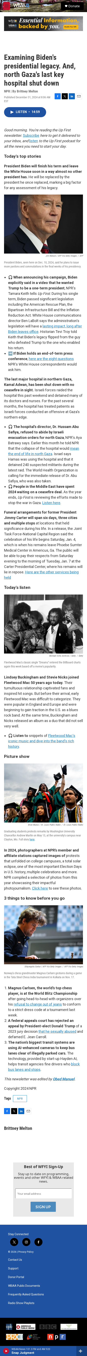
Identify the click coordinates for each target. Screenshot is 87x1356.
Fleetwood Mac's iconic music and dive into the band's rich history (41, 741)
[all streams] (81, 1351)
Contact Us (15, 1259)
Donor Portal (16, 1277)
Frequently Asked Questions (26, 1294)
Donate (74, 6)
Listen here (51, 503)
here (32, 839)
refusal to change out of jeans (38, 1004)
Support (13, 1268)
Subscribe (31, 135)
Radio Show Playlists (21, 1303)
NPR (20, 1098)
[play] (6, 1351)
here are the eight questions (51, 359)
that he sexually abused (57, 1031)
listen (33, 141)
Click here (40, 888)
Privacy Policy (26, 1251)
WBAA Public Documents (24, 1285)
